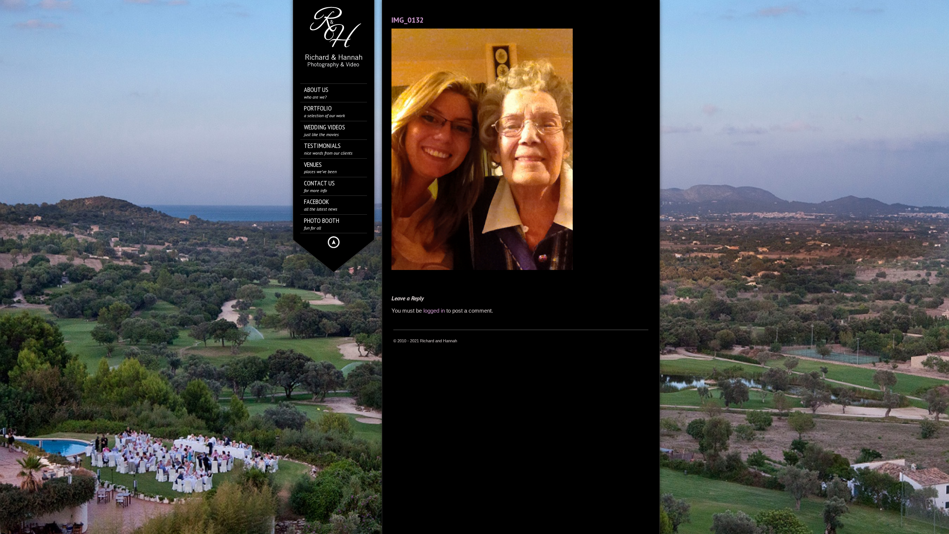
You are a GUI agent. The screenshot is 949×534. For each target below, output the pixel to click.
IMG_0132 (407, 20)
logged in (434, 310)
